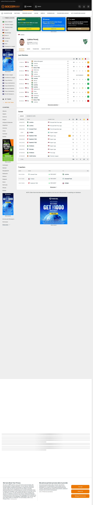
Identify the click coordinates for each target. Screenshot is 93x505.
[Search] (79, 6)
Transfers (36, 49)
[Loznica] (85, 41)
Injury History (45, 49)
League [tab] (22, 116)
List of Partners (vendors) (46, 491)
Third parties (13, 499)
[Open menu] (88, 6)
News (28, 49)
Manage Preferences (80, 496)
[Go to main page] (11, 6)
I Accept (80, 486)
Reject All (80, 491)
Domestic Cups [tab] (31, 116)
